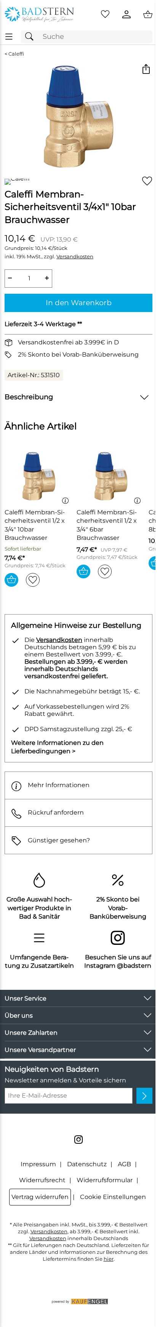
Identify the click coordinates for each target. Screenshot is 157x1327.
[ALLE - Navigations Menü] (9, 36)
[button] (145, 70)
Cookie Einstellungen (113, 1197)
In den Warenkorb (79, 302)
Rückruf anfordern (56, 812)
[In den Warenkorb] (11, 580)
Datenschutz (87, 1164)
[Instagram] (78, 1139)
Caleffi (16, 54)
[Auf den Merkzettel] (147, 181)
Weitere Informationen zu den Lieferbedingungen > (57, 747)
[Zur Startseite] (39, 14)
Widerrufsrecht (42, 1180)
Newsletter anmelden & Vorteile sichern (65, 1080)
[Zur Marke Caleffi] (17, 182)
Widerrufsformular (105, 1180)
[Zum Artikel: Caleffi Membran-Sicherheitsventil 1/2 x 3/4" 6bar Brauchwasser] (111, 476)
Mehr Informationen (59, 785)
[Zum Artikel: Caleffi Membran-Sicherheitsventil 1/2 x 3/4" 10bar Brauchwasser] (39, 476)
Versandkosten (74, 256)
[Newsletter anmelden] (144, 1096)
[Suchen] (31, 36)
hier (109, 1259)
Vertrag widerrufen (40, 1197)
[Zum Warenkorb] (147, 14)
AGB (124, 1164)
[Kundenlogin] (126, 14)
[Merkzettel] (105, 14)
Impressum (38, 1164)
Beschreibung (29, 397)
